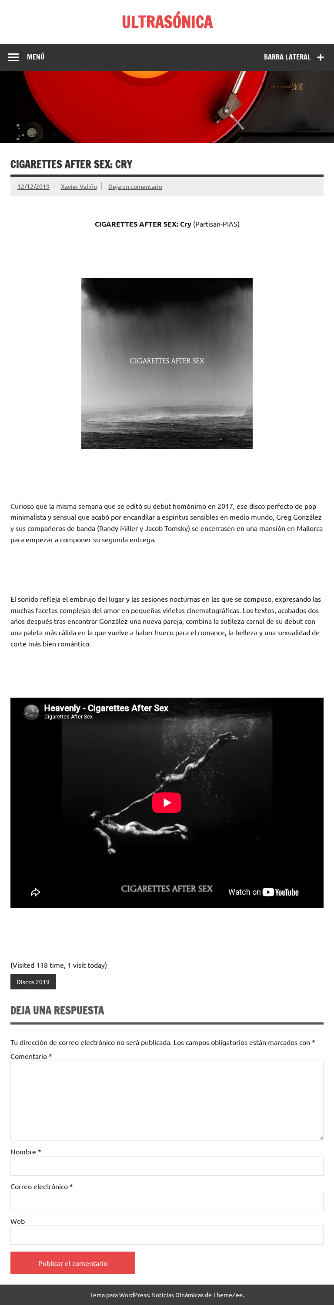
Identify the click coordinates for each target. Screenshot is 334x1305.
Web (17, 1220)
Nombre (25, 1151)
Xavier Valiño (79, 186)
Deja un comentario (135, 186)
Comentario (31, 1055)
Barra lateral (287, 57)
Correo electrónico (41, 1186)
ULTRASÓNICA (167, 21)
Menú (35, 57)
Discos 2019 (33, 981)
